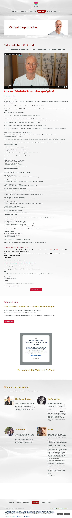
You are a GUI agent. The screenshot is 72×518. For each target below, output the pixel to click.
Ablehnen (67, 514)
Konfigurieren (27, 516)
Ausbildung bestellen (36, 289)
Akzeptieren (36, 358)
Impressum (53, 508)
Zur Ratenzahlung (9, 321)
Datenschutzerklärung (36, 355)
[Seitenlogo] (36, 4)
